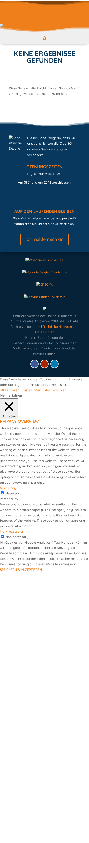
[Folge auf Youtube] (44, 364)
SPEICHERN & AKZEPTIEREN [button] (21, 570)
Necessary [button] (8, 488)
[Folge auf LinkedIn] (54, 364)
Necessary (13, 493)
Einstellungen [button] (31, 390)
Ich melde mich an (44, 239)
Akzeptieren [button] (10, 390)
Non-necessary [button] (11, 531)
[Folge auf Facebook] (34, 364)
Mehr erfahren (55, 390)
